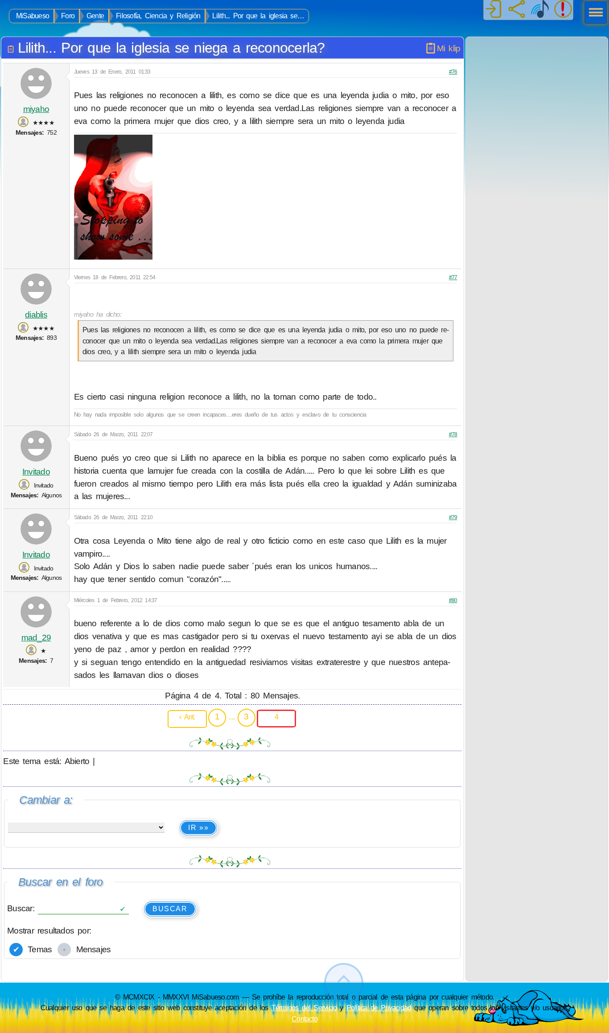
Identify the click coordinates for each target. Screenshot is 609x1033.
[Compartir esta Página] (517, 10)
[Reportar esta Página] (563, 10)
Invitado (36, 471)
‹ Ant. (187, 717)
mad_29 (36, 637)
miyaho (36, 109)
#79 (453, 517)
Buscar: (22, 908)
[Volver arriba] (343, 983)
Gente (95, 16)
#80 (453, 600)
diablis (36, 314)
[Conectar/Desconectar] (493, 10)
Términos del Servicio (304, 1008)
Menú (593, 13)
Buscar (170, 909)
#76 (453, 72)
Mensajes (91, 949)
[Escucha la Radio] (540, 10)
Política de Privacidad (378, 1008)
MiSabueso (32, 16)
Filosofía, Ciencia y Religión (158, 16)
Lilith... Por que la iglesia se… (258, 16)
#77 (453, 277)
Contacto (304, 1019)
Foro (67, 16)
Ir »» (198, 827)
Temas (38, 949)
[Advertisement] (537, 93)
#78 (453, 434)
